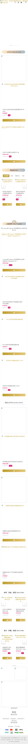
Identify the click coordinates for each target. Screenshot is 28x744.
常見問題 (17, 726)
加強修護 (6, 175)
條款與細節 (6, 718)
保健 (23, 175)
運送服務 (13, 718)
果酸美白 (17, 175)
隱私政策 (14, 720)
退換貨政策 (20, 718)
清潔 (12, 175)
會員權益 (10, 726)
